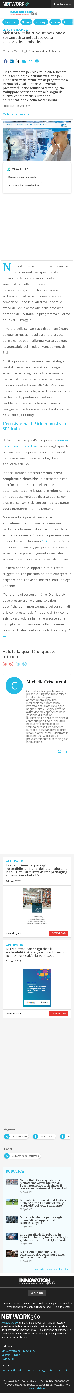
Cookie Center (62, 1306)
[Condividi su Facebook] (5, 61)
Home (6, 51)
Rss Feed (38, 1303)
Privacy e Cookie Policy (59, 1303)
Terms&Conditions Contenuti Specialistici (28, 1306)
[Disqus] (37, 810)
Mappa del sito (37, 1388)
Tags (26, 1303)
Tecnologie (41, 22)
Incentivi (55, 22)
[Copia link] (30, 61)
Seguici (35, 1292)
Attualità (26, 22)
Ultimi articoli (11, 22)
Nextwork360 (9, 1322)
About (6, 1303)
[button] (5, 13)
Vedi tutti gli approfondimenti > (51, 1269)
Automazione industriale (47, 51)
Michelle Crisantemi (16, 114)
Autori (17, 1303)
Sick (45, 541)
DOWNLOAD (59, 933)
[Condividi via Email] (24, 61)
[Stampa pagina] (37, 61)
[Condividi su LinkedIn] (11, 61)
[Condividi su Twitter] (18, 61)
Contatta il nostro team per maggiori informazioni (34, 1370)
